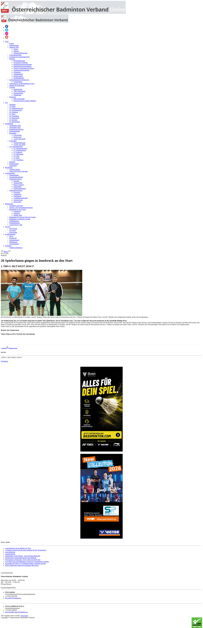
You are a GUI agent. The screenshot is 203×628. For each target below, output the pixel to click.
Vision (16, 49)
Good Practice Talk (15, 225)
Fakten (11, 43)
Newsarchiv (13, 228)
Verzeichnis (17, 202)
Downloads (13, 232)
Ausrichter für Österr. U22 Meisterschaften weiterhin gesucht (25, 563)
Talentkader (17, 186)
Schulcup (17, 213)
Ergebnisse (13, 141)
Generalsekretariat (15, 55)
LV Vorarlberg (14, 116)
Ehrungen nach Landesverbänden (25, 101)
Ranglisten (12, 133)
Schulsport (17, 72)
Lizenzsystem (18, 200)
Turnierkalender (14, 131)
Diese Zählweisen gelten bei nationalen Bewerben (21, 565)
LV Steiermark (14, 118)
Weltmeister (17, 95)
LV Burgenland (14, 122)
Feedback (8, 246)
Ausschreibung (10, 552)
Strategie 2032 (14, 47)
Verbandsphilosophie (20, 53)
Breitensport (9, 204)
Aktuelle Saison (14, 169)
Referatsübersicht (19, 61)
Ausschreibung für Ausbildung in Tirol (18, 548)
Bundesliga (9, 167)
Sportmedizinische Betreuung (19, 80)
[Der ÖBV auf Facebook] (6, 27)
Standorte (12, 104)
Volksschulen (18, 183)
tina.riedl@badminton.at (13, 598)
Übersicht (17, 192)
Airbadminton (18, 74)
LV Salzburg (13, 112)
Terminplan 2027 (15, 127)
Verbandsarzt (18, 82)
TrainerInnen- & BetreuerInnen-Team (21, 83)
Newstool (12, 230)
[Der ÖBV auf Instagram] (6, 34)
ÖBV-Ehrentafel (19, 99)
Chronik (12, 87)
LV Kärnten (13, 120)
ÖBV (7, 42)
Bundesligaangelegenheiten (23, 64)
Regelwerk (13, 238)
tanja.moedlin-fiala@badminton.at (16, 612)
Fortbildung (17, 196)
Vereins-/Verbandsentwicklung (24, 68)
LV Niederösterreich (16, 108)
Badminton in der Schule (17, 209)
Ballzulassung (14, 164)
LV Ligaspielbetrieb (16, 146)
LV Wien (12, 106)
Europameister (18, 93)
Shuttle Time (18, 215)
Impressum (24, 616)
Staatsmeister (18, 89)
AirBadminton (14, 221)
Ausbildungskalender (21, 198)
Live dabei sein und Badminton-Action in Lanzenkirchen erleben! (27, 561)
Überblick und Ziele (16, 206)
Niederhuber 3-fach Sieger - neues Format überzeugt (22, 556)
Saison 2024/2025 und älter (18, 171)
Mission (16, 51)
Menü (5, 251)
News (11, 236)
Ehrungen (12, 97)
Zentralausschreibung (16, 129)
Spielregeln (13, 166)
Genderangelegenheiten (21, 70)
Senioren (12, 162)
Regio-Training (19, 185)
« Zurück (3, 348)
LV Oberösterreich (15, 110)
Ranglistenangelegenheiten (22, 66)
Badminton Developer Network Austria (22, 217)
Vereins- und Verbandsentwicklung (21, 207)
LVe (6, 103)
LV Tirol (12, 114)
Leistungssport (10, 173)
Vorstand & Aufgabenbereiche (19, 57)
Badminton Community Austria (19, 219)
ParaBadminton (19, 78)
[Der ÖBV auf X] (6, 31)
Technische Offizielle (21, 62)
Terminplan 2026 (15, 125)
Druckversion (12, 348)
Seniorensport (18, 76)
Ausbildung (17, 194)
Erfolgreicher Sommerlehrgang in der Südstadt (20, 558)
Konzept (16, 181)
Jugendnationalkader (16, 177)
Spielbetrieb (9, 124)
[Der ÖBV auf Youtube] (6, 38)
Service (7, 227)
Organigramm (14, 45)
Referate (12, 59)
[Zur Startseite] (63, 13)
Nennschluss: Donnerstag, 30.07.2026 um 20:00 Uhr (22, 560)
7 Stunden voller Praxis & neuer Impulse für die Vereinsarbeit (25, 550)
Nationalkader (14, 175)
